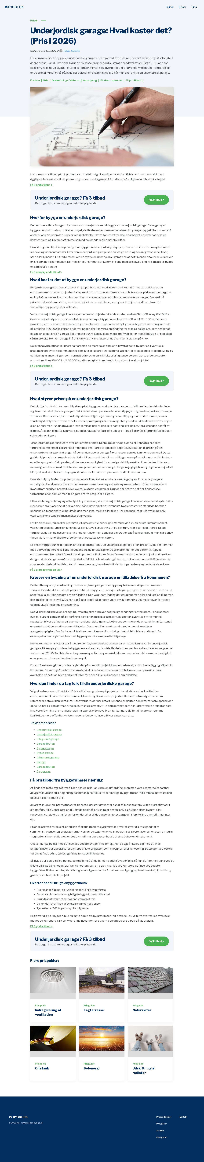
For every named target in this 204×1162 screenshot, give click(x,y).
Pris (45, 80)
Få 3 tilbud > (156, 199)
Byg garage (44, 771)
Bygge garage (45, 748)
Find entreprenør (111, 80)
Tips (194, 7)
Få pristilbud (133, 80)
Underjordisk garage (49, 729)
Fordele (35, 80)
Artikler (160, 1130)
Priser (182, 7)
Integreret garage (48, 739)
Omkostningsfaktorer (66, 80)
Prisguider (161, 1124)
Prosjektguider (163, 1117)
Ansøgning (90, 80)
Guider (170, 7)
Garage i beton (46, 743)
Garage (41, 762)
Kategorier (162, 1137)
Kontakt (183, 1117)
